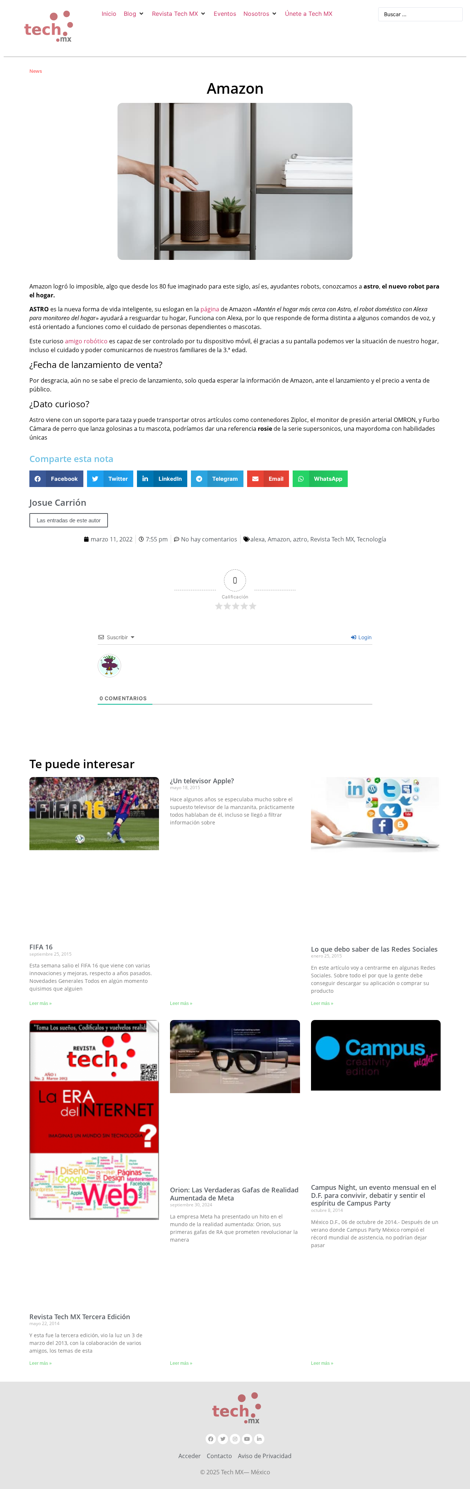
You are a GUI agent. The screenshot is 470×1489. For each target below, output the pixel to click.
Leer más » (40, 1003)
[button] (134, 13)
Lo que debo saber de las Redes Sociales (374, 949)
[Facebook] (211, 1439)
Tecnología (371, 539)
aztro (300, 539)
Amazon (279, 539)
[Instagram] (235, 1439)
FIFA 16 (41, 946)
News (35, 71)
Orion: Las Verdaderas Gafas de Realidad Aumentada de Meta (234, 1193)
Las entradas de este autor (69, 520)
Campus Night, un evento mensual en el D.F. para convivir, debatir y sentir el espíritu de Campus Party (373, 1195)
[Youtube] (247, 1439)
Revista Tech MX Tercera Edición (79, 1316)
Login (364, 637)
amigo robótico (86, 341)
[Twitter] (223, 1439)
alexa (257, 539)
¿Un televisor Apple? (202, 780)
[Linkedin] (259, 1439)
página (210, 309)
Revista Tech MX (332, 539)
